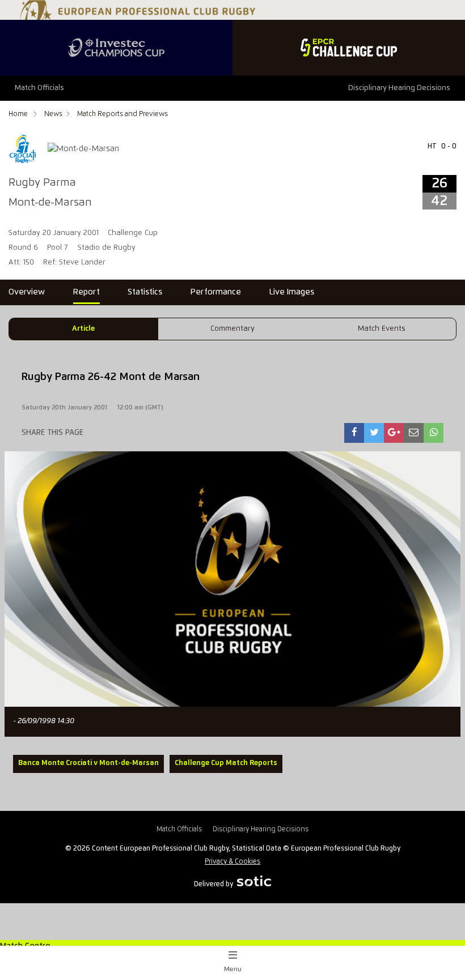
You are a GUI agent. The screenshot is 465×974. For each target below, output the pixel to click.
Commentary (232, 328)
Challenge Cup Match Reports (226, 763)
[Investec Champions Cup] (116, 47)
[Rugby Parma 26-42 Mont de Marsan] (354, 433)
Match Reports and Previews (122, 114)
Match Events (381, 328)
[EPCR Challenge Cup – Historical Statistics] (348, 47)
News (53, 114)
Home (19, 114)
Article (83, 328)
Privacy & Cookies (232, 861)
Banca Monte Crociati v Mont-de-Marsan (88, 763)
